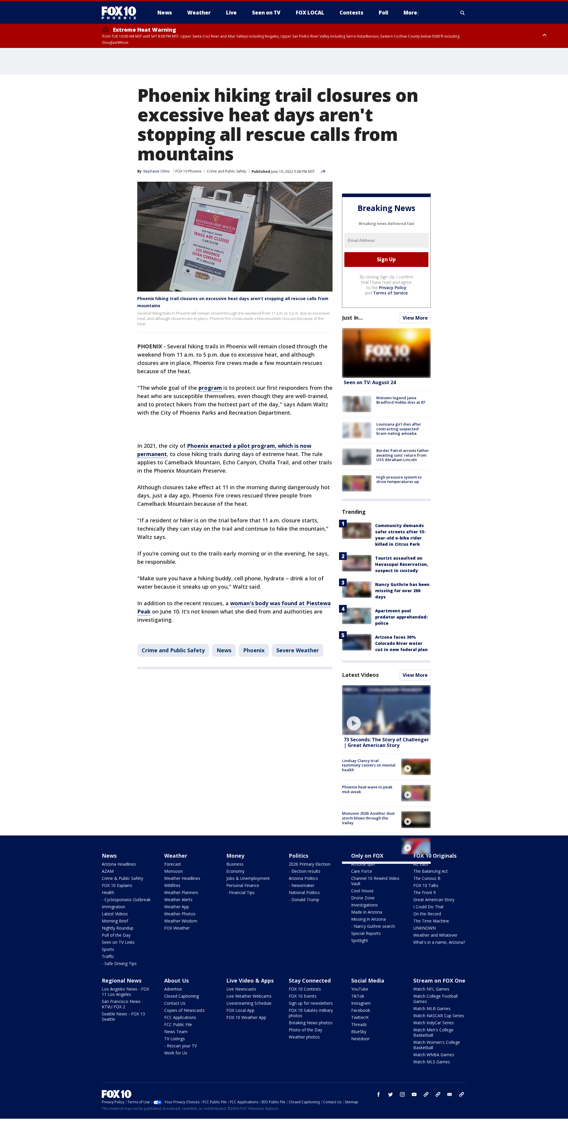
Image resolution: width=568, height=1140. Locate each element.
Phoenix (253, 650)
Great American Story (433, 899)
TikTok (357, 996)
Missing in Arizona (368, 919)
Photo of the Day (305, 1030)
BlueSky (358, 1031)
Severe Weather (297, 650)
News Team (176, 1031)
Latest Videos (360, 674)
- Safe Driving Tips (119, 963)
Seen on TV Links (118, 942)
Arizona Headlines (119, 864)
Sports (108, 949)
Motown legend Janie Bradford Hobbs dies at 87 (400, 400)
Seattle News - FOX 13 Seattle (123, 1016)
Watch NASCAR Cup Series (438, 1015)
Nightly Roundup (117, 928)
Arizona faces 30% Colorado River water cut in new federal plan (401, 643)
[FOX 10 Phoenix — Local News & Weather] (121, 13)
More (410, 12)
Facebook (360, 1010)
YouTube (359, 989)
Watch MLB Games (432, 1008)
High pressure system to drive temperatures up (399, 479)
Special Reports (366, 933)
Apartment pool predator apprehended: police (401, 617)
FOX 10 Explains (117, 885)
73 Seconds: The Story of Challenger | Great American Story (386, 742)
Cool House (362, 890)
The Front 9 (424, 892)
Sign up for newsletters (311, 1003)
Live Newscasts (241, 989)
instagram (402, 1094)
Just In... (352, 317)
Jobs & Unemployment (248, 878)
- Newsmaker (301, 885)
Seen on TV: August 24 (370, 382)
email (449, 1094)
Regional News (121, 980)
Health (108, 892)
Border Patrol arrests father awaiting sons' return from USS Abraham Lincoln (402, 455)
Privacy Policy (392, 287)
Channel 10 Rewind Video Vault (375, 880)
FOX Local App (240, 1010)
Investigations (364, 905)
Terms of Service (390, 293)
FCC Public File (178, 1024)
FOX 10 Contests (305, 989)
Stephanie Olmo (156, 171)
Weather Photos (180, 914)
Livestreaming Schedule (249, 1003)
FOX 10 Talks (425, 885)
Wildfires (172, 885)
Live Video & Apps (250, 980)
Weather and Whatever (435, 935)
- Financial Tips (240, 892)
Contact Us (174, 1003)
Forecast (172, 864)
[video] (386, 710)
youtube (414, 1094)
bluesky (438, 1094)
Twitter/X (360, 1017)
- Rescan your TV (180, 1046)
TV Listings (174, 1038)
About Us (176, 980)
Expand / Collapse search (462, 12)
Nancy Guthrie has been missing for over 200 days (402, 591)
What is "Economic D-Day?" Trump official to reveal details (367, 844)
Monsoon (173, 871)
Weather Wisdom (180, 921)
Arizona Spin (363, 864)
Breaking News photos (311, 1022)
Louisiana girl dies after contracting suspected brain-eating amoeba (398, 428)
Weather (175, 855)
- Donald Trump (304, 899)
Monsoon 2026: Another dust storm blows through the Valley (368, 818)
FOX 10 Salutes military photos (311, 1012)
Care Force (361, 871)
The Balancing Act (430, 871)
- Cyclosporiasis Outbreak (126, 899)
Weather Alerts (178, 899)
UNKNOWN (424, 928)
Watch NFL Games (431, 989)
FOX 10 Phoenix (188, 171)
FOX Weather (177, 928)
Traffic (108, 956)
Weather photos (304, 1037)
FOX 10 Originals (434, 855)
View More (415, 318)
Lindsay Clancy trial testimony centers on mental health (369, 765)
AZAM (108, 871)
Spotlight (359, 940)
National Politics (304, 892)
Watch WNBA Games (433, 1054)
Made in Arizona (366, 912)
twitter (390, 1094)
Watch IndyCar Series (433, 1022)
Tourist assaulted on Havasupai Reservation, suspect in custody (401, 564)
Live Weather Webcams (249, 996)
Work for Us (175, 1053)
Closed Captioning (181, 996)
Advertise (173, 989)
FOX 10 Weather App (246, 1017)
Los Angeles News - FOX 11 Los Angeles (125, 991)
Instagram (361, 1003)
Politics (298, 855)
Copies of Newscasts (184, 1010)
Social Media (367, 980)
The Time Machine (431, 921)
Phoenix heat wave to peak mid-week (367, 789)
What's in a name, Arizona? (439, 942)
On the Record (427, 914)
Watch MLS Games (431, 1062)
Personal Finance (242, 885)
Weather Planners (181, 892)
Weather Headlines (182, 878)
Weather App (176, 906)
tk (426, 1094)
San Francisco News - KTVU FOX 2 (122, 1004)
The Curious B (426, 878)
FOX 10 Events (303, 996)
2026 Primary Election (309, 864)
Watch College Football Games (435, 998)
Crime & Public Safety (122, 878)
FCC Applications (180, 1017)
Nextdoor (360, 1038)
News (224, 650)
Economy (235, 871)
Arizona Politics (303, 878)
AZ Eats (420, 864)
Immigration (113, 906)
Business (234, 864)
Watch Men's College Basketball (433, 1032)
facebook (378, 1094)
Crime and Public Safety (226, 171)
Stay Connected (310, 980)
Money (235, 855)
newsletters (461, 1094)
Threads (359, 1024)
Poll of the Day (116, 935)
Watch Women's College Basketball (436, 1044)
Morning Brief (115, 921)
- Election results (304, 871)
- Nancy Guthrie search (373, 926)
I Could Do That (428, 906)
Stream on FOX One (439, 980)
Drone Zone (363, 898)
